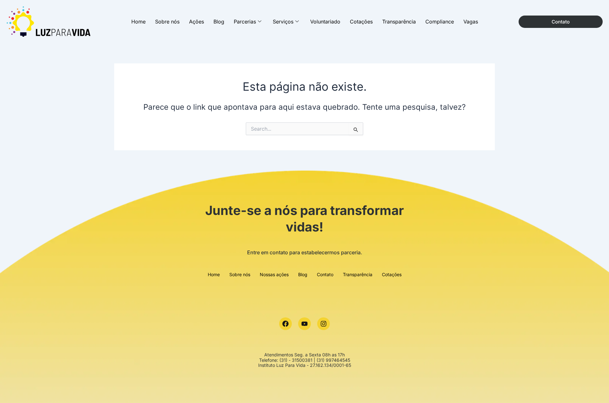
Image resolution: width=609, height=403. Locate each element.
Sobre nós (167, 21)
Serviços (283, 21)
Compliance (439, 21)
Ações (196, 21)
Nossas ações (274, 274)
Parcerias (245, 21)
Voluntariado (325, 21)
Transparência (399, 21)
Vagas (470, 21)
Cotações (361, 21)
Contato (325, 274)
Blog (218, 21)
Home (138, 21)
